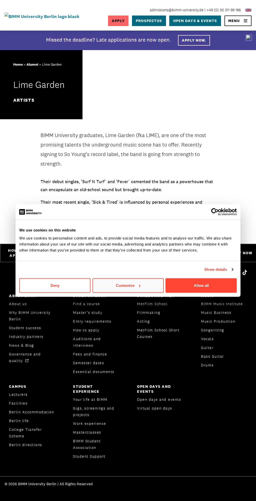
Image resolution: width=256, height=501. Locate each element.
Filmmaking (148, 312)
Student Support (89, 456)
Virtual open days (154, 408)
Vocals (207, 338)
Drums (207, 365)
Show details (215, 269)
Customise (125, 285)
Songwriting (212, 330)
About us (18, 303)
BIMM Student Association (86, 444)
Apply (118, 20)
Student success (25, 327)
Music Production (218, 321)
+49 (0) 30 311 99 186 (223, 10)
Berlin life (19, 420)
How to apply (86, 330)
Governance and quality (25, 357)
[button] (238, 21)
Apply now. (194, 40)
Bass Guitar (212, 356)
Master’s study (87, 312)
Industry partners (26, 336)
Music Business (216, 312)
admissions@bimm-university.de (177, 10)
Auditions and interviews (87, 342)
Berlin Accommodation (31, 412)
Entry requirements (92, 321)
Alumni (32, 64)
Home (18, 64)
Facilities (18, 403)
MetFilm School (152, 303)
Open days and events (159, 399)
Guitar (207, 347)
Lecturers (18, 394)
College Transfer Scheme (25, 432)
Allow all (201, 285)
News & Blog (21, 345)
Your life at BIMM (90, 399)
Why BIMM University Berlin (30, 315)
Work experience (89, 423)
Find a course (86, 303)
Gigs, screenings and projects (93, 411)
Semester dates (88, 362)
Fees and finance (90, 354)
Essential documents (93, 371)
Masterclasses (87, 432)
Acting (143, 321)
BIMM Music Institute (222, 303)
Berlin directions (25, 444)
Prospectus (149, 20)
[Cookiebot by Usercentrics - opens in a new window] (215, 212)
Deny (55, 285)
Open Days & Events (195, 20)
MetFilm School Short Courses (158, 333)
